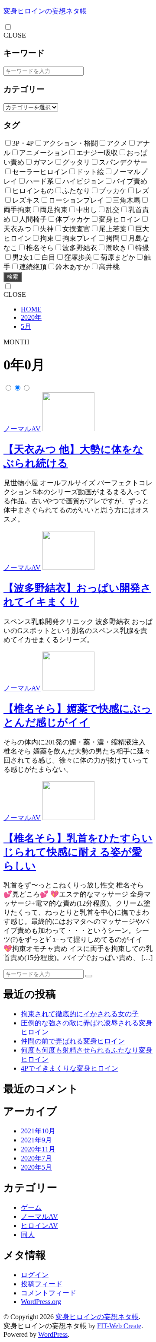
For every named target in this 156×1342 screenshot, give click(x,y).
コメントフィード (48, 1293)
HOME (31, 309)
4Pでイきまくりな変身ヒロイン (69, 1068)
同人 (28, 1234)
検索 (12, 276)
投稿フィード (41, 1284)
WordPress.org (41, 1301)
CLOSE (14, 35)
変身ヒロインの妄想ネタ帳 (45, 11)
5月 (26, 326)
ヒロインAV (39, 1225)
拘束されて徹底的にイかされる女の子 (80, 1014)
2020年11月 (38, 1149)
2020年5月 (36, 1167)
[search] (88, 976)
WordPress (53, 1334)
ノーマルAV (22, 428)
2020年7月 (36, 1158)
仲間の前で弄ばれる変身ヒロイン (73, 1041)
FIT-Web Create (119, 1325)
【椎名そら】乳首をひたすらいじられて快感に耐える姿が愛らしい (78, 852)
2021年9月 (36, 1140)
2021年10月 (38, 1131)
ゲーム (31, 1207)
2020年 (31, 317)
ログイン (35, 1274)
